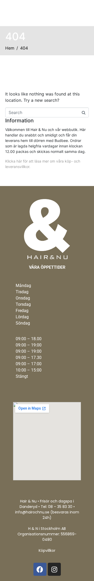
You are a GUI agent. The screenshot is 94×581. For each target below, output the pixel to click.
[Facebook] (39, 569)
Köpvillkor (47, 550)
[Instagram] (54, 569)
